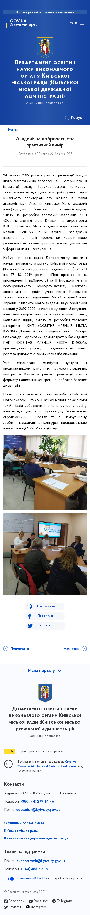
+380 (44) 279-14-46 (37, 802)
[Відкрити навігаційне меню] (82, 23)
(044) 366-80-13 (34, 869)
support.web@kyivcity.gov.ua (41, 861)
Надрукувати (46, 606)
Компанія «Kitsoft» (32, 878)
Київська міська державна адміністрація (36, 838)
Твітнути (44, 625)
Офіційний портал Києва (24, 823)
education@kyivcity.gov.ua (38, 810)
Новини (13, 130)
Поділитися (45, 616)
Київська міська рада (21, 831)
